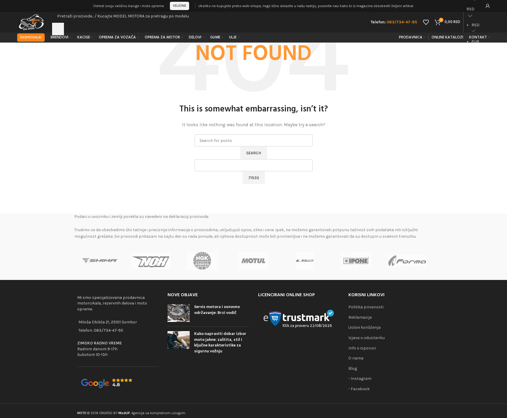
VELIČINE (179, 6)
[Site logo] (31, 21)
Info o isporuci (362, 348)
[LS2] (304, 261)
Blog (352, 368)
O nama (355, 358)
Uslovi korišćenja (364, 327)
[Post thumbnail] (179, 313)
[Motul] (253, 261)
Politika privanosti (366, 307)
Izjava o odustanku (366, 337)
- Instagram (359, 378)
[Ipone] (356, 261)
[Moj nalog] (488, 6)
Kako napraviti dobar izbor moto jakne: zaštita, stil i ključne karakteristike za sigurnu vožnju (220, 342)
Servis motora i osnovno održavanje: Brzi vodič (217, 310)
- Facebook (359, 388)
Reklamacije (360, 317)
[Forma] (407, 261)
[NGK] (202, 261)
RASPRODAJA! (31, 37)
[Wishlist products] (426, 22)
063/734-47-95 (108, 330)
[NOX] (151, 261)
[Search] (58, 29)
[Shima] (99, 261)
